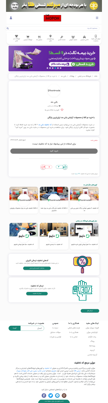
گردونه (92, 350)
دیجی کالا (77, 370)
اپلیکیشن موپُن (92, 332)
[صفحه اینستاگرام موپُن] (64, 395)
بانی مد (63, 76)
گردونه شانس (92, 354)
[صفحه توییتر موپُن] (50, 395)
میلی (35, 370)
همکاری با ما (73, 332)
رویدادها (92, 345)
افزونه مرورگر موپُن (92, 327)
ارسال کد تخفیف (37, 293)
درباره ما (55, 327)
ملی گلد (30, 370)
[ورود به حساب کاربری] (11, 18)
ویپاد (18, 370)
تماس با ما (73, 336)
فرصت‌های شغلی (74, 327)
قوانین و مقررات (55, 336)
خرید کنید (54, 151)
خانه (95, 76)
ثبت (14, 328)
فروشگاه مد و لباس (84, 76)
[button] (60, 68)
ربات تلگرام (92, 336)
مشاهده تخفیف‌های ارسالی (37, 268)
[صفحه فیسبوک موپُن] (44, 395)
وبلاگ (92, 341)
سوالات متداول (55, 332)
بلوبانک (23, 370)
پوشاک (72, 76)
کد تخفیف (47, 368)
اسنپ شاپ (41, 370)
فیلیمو (54, 370)
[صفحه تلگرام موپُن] (57, 395)
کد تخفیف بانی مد (44, 124)
